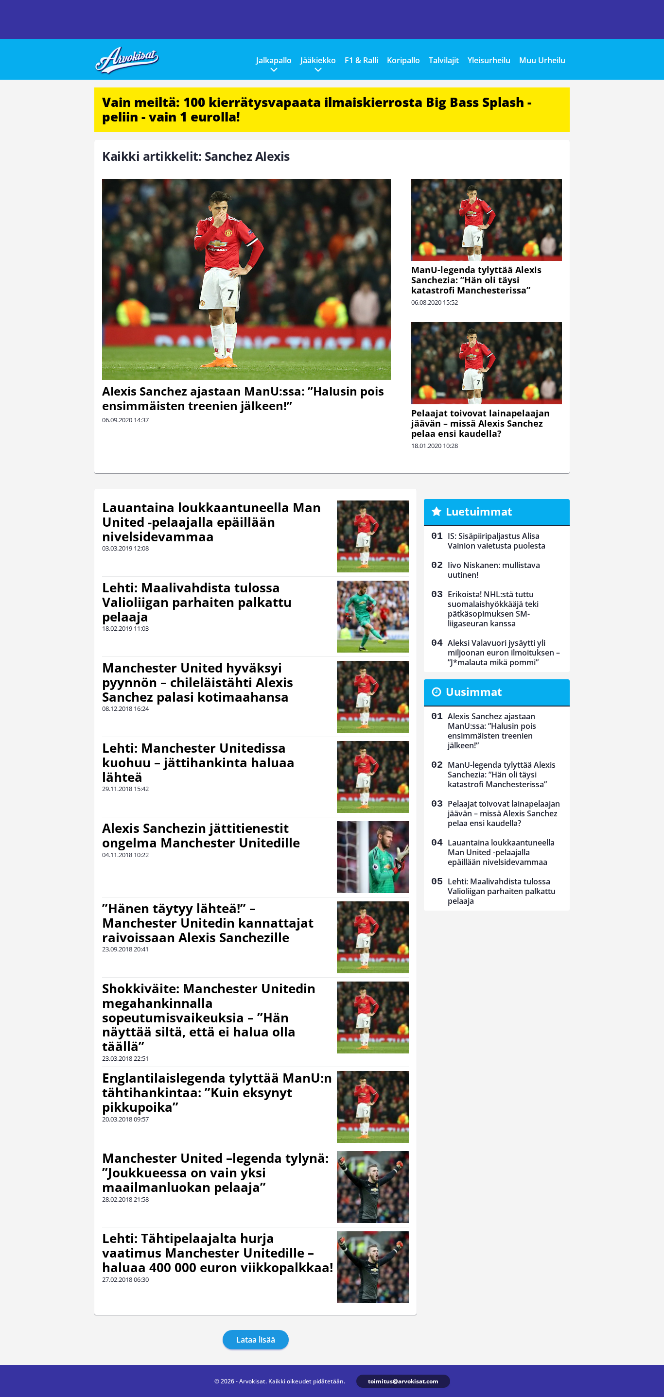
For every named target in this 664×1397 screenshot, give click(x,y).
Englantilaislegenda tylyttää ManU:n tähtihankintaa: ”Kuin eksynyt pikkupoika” (217, 1092)
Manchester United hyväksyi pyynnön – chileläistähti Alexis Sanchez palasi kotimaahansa (197, 682)
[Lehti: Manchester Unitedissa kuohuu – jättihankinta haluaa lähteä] (373, 777)
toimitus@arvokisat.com (403, 1381)
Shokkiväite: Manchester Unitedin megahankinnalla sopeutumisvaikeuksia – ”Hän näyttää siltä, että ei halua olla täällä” (208, 1017)
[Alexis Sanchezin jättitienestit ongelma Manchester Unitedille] (373, 857)
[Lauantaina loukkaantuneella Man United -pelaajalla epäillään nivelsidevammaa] (373, 536)
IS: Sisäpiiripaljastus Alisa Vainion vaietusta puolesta (496, 541)
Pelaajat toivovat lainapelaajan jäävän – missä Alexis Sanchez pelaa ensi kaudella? (480, 423)
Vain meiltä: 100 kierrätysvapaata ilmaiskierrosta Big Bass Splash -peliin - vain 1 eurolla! (316, 109)
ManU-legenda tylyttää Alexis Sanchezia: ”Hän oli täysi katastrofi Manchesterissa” (476, 280)
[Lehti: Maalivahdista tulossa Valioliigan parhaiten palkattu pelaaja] (373, 617)
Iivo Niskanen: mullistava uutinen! (494, 570)
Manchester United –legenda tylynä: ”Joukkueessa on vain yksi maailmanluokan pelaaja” (215, 1172)
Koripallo (403, 60)
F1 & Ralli (361, 60)
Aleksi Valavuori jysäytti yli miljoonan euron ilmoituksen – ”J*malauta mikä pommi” (504, 653)
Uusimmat (474, 691)
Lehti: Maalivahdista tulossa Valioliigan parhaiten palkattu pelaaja (197, 602)
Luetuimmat (479, 511)
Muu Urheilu (542, 60)
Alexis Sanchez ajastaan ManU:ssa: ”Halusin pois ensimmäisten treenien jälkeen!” (243, 398)
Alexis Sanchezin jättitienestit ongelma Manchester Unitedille (201, 835)
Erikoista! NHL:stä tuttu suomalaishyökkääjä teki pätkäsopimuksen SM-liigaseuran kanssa (493, 609)
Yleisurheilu (489, 60)
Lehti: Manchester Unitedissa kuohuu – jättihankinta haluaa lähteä (198, 762)
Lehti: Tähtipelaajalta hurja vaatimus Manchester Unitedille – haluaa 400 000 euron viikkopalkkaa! (217, 1252)
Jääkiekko (318, 60)
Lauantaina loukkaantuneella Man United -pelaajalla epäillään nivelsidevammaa (211, 522)
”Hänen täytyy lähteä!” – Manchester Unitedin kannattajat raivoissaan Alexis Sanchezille (208, 922)
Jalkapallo (274, 60)
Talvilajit (444, 60)
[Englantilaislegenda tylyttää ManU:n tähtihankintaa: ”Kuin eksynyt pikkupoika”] (373, 1107)
